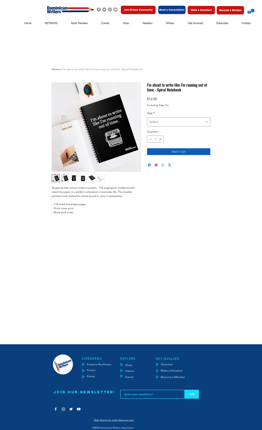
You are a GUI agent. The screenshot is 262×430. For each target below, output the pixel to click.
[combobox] (178, 122)
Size (151, 113)
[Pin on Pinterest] (156, 165)
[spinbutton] (155, 139)
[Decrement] (150, 139)
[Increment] (160, 139)
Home (56, 69)
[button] (251, 11)
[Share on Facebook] (149, 165)
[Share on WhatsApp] (163, 165)
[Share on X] (170, 165)
